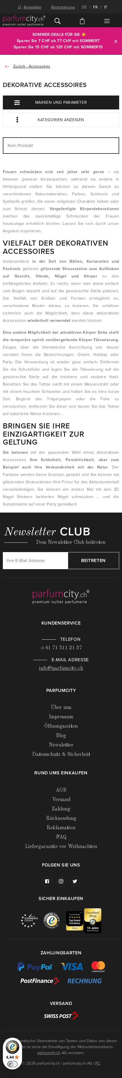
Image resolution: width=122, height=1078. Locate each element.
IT (105, 7)
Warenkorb (82, 20)
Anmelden (32, 7)
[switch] (12, 1064)
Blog (61, 735)
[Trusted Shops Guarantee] (54, 920)
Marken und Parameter (61, 102)
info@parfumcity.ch (61, 668)
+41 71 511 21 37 (61, 647)
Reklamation (61, 827)
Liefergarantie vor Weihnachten (61, 846)
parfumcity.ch (48, 1052)
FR (95, 7)
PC (97, 1063)
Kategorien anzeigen (61, 119)
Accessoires (39, 66)
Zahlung (61, 809)
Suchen (57, 20)
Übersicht (106, 21)
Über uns (61, 707)
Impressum (61, 717)
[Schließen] (115, 41)
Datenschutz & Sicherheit (61, 754)
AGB (61, 790)
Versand (61, 799)
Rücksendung (61, 818)
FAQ (61, 837)
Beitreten (93, 560)
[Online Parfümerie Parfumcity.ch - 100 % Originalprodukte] (24, 20)
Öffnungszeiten (61, 726)
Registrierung (63, 7)
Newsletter (61, 745)
